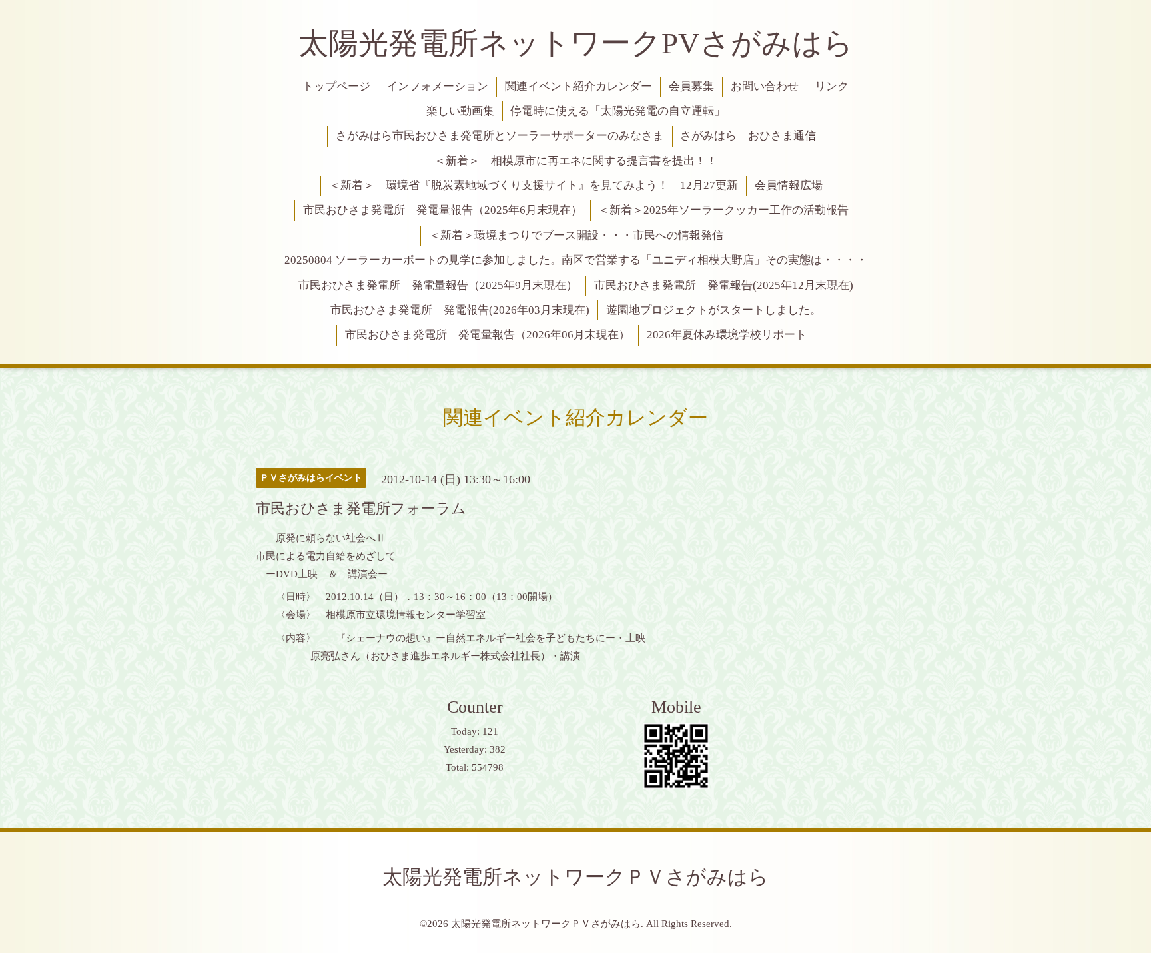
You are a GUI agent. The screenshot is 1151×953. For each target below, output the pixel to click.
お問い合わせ (765, 86)
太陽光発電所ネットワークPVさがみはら (575, 43)
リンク (832, 86)
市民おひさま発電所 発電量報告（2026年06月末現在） (487, 334)
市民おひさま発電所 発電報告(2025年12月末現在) (723, 285)
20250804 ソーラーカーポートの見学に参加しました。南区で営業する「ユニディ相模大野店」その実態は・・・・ (575, 260)
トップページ (336, 86)
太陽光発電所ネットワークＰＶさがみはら (575, 877)
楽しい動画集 (460, 111)
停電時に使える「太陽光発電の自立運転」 (617, 111)
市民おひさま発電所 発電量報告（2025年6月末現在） (442, 210)
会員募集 (691, 86)
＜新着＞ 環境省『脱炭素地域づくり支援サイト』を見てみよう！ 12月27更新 (533, 185)
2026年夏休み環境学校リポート (727, 334)
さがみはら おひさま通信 (748, 135)
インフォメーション (437, 86)
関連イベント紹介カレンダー (578, 86)
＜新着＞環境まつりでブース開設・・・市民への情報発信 (576, 235)
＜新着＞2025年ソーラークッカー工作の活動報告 (723, 210)
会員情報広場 (789, 185)
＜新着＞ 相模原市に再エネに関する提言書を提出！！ (575, 161)
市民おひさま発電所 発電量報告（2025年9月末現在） (437, 285)
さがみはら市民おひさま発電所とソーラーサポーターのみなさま (500, 135)
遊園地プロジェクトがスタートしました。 (713, 310)
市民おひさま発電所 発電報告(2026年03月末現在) (459, 310)
